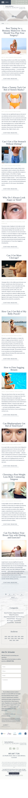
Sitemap (24, 770)
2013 (22, 638)
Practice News (17, 620)
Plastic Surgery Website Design (11, 775)
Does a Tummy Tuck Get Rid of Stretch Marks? (14, 88)
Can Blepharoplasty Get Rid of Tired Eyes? (14, 424)
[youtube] (14, 749)
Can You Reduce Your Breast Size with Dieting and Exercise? (14, 535)
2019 (6, 638)
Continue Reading (10, 78)
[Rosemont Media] (21, 775)
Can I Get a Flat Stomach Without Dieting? (14, 142)
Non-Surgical (10, 620)
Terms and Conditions (17, 770)
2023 (12, 636)
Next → (14, 597)
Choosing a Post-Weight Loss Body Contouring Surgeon (14, 476)
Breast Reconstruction (9, 616)
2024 (9, 636)
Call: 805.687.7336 (22, 1)
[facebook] (10, 749)
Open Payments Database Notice (14, 771)
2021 (19, 636)
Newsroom (18, 618)
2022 (15, 636)
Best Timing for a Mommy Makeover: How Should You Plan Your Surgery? (14, 32)
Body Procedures (16, 57)
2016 (12, 638)
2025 (6, 636)
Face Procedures (16, 221)
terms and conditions (7, 708)
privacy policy (13, 706)
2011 (14, 640)
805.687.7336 (10, 661)
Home (3, 23)
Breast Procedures (17, 279)
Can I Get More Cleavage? (14, 256)
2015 (15, 638)
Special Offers (10, 622)
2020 (22, 636)
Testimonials (18, 622)
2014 (19, 638)
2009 (17, 640)
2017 (9, 638)
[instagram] (17, 749)
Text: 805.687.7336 (22, 3)
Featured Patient (11, 618)
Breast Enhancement (18, 612)
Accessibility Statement (14, 773)
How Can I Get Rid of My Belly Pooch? (14, 312)
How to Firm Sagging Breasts (14, 368)
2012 (10, 640)
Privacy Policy (9, 770)
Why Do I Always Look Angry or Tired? (14, 198)
